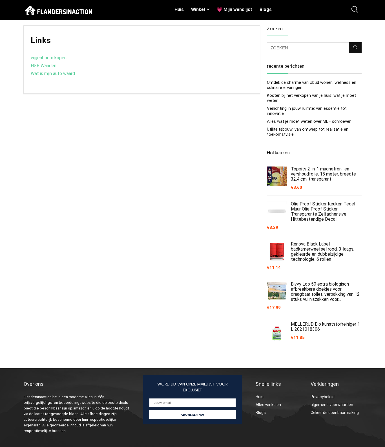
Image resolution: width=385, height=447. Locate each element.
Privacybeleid (323, 397)
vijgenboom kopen (49, 57)
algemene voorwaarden (332, 404)
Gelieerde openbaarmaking (335, 412)
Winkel (198, 9)
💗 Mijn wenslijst (234, 9)
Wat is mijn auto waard (53, 73)
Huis (179, 9)
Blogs (266, 9)
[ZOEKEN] (355, 47)
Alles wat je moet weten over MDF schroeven (309, 121)
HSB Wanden (43, 65)
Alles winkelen (268, 404)
